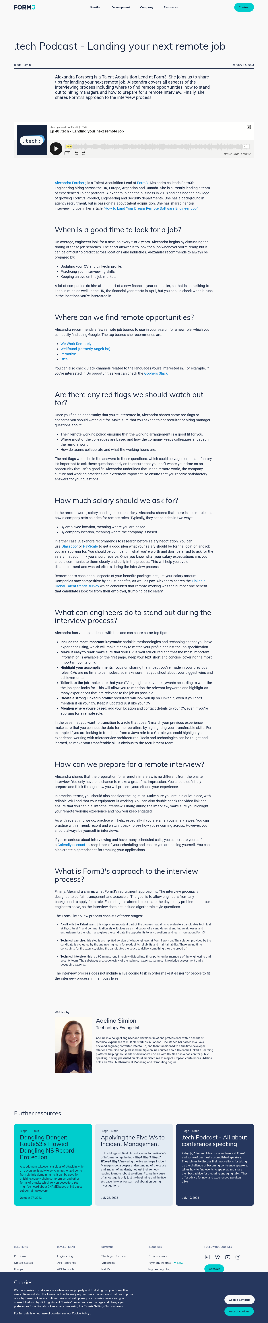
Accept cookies (239, 1311)
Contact (244, 7)
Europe (19, 1269)
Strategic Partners (114, 1256)
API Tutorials (65, 1269)
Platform (20, 1256)
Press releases (157, 1256)
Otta (64, 359)
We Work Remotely (76, 344)
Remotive (68, 354)
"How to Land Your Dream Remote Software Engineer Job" (151, 208)
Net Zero (107, 1269)
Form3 (142, 183)
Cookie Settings (239, 1299)
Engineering (65, 1256)
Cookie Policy (81, 1313)
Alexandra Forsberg (70, 183)
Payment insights (165, 1262)
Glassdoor (69, 546)
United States (23, 1262)
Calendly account (71, 845)
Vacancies (108, 1262)
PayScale (90, 546)
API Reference (66, 1262)
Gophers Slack (156, 373)
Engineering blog (159, 1269)
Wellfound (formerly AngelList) (85, 349)
